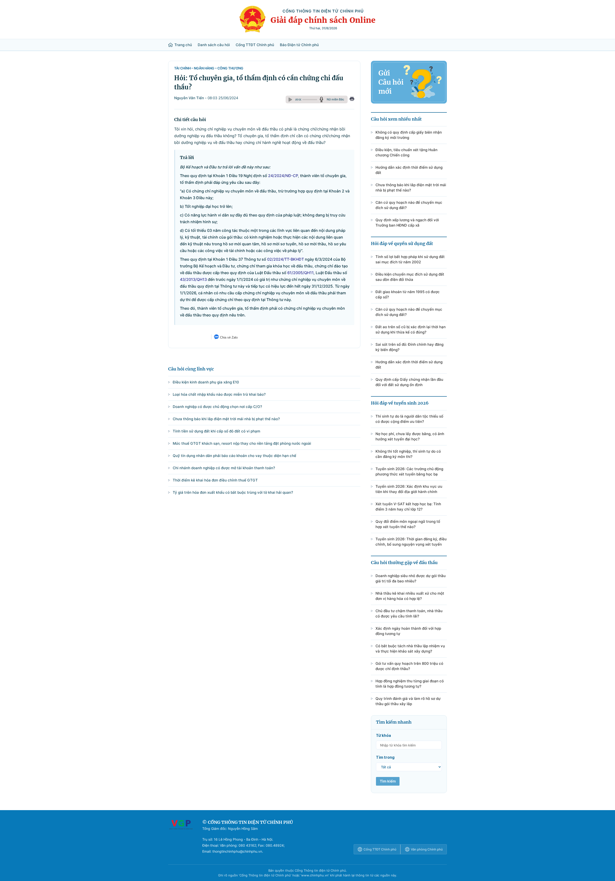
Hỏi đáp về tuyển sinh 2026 (400, 403)
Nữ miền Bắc (335, 99)
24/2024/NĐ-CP (283, 175)
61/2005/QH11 (300, 272)
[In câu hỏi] (352, 99)
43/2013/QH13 (193, 279)
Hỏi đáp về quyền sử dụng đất (402, 243)
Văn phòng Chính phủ (427, 849)
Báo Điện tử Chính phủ (299, 45)
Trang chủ (183, 45)
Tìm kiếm (388, 781)
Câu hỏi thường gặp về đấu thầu (404, 562)
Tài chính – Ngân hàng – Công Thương (208, 68)
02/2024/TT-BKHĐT (285, 259)
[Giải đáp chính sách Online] (181, 836)
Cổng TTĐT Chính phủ (255, 45)
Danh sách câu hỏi (214, 45)
